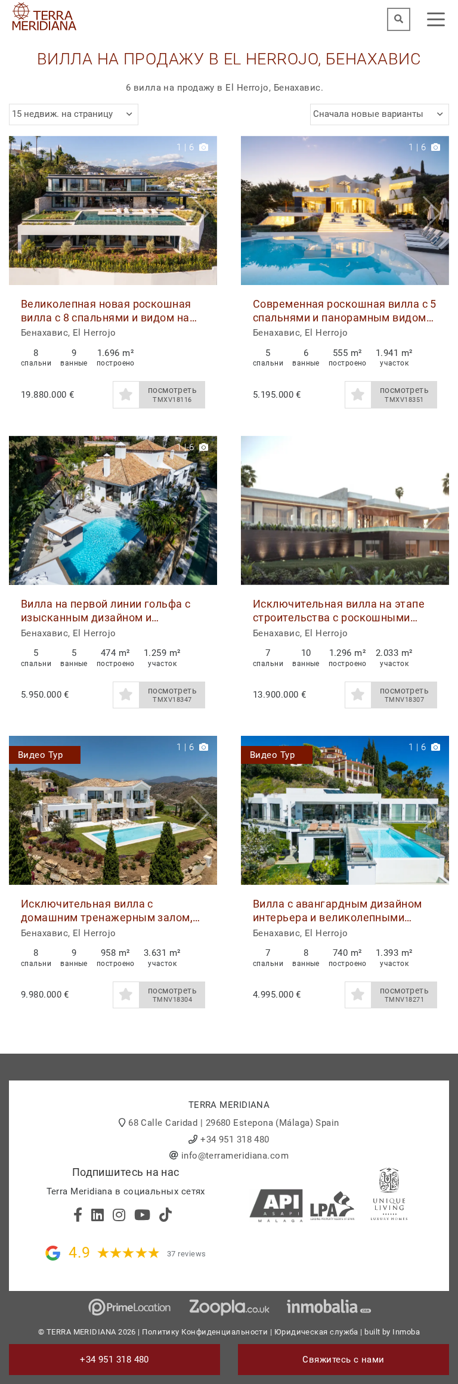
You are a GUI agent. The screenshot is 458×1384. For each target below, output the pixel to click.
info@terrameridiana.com (235, 1155)
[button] (203, 210)
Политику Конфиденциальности (205, 1331)
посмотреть (172, 394)
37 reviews (186, 1253)
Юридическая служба (316, 1331)
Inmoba (406, 1331)
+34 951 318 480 (235, 1139)
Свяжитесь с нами (343, 1359)
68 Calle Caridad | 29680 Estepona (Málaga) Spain (233, 1122)
